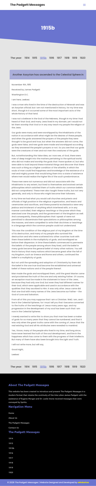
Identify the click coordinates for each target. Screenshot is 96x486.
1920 (83, 58)
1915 (34, 58)
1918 (67, 58)
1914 (27, 58)
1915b (48, 27)
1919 (74, 58)
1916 (51, 58)
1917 (59, 58)
